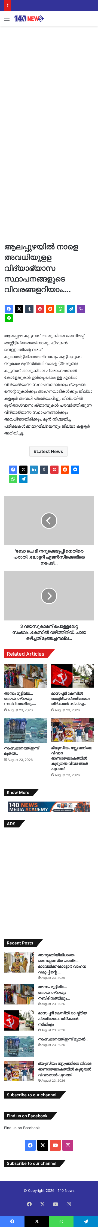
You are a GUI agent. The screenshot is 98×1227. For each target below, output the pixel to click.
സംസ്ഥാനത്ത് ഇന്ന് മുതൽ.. (63, 1039)
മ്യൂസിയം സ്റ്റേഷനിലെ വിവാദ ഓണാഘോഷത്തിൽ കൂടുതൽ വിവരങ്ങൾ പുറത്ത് (71, 758)
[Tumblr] (29, 309)
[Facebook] (9, 309)
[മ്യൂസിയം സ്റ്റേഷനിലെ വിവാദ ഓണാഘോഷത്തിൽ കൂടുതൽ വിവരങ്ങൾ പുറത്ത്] (72, 730)
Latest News (49, 451)
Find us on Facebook (22, 1128)
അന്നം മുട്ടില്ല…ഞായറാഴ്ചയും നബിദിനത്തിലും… (20, 698)
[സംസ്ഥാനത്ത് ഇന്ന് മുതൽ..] (25, 730)
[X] (19, 309)
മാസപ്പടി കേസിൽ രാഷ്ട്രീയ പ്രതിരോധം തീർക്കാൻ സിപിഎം (70, 698)
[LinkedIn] (34, 470)
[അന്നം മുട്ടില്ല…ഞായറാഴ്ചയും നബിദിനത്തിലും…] (25, 676)
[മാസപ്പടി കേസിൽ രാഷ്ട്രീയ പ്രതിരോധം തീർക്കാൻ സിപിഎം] (72, 676)
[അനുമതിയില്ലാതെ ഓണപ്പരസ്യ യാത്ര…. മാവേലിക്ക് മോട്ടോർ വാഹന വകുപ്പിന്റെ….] (19, 962)
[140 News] (35, 18)
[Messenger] (75, 470)
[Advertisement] (49, 80)
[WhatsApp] (60, 309)
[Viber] (81, 309)
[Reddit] (50, 309)
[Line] (9, 318)
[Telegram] (71, 309)
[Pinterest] (40, 309)
